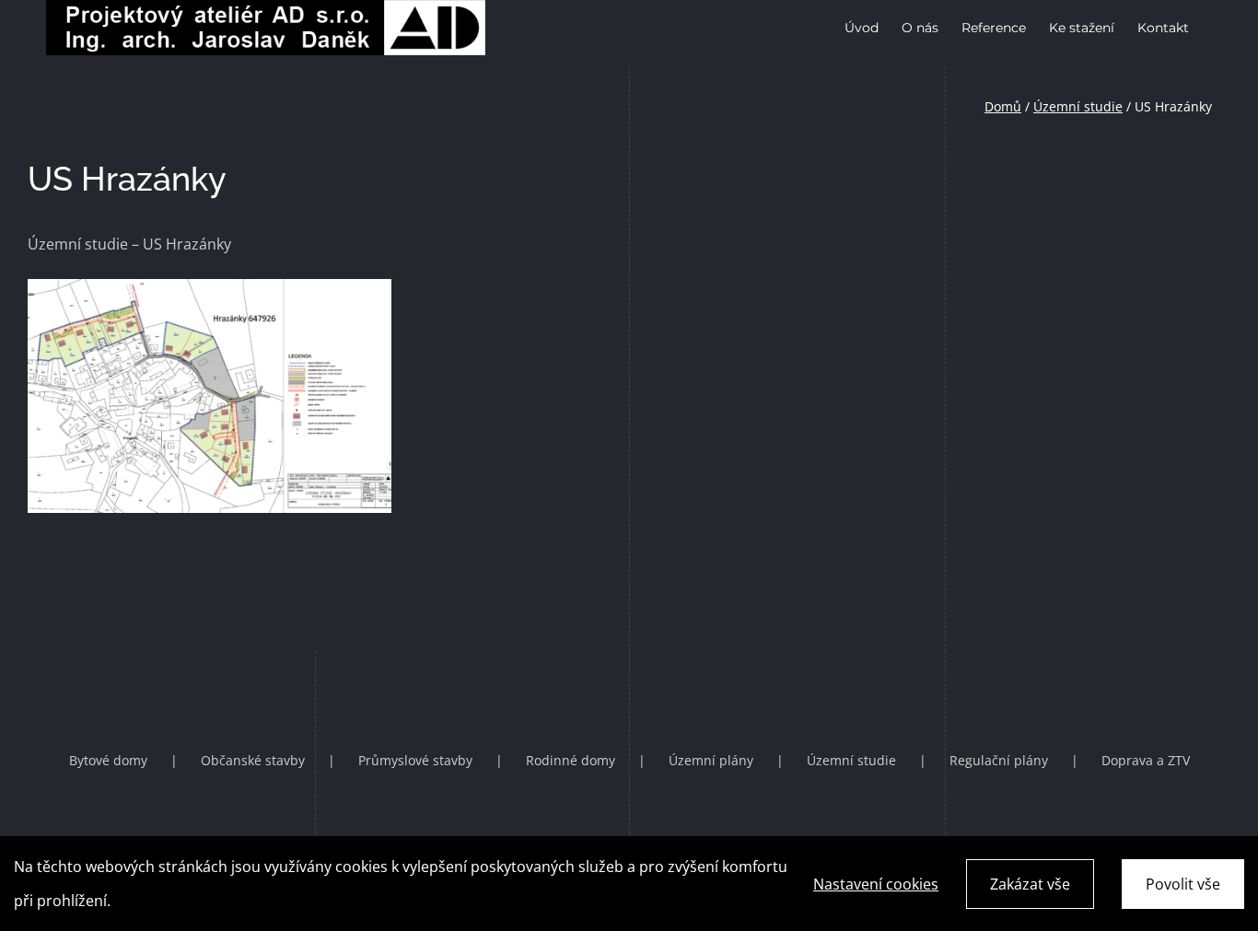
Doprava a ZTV (1145, 760)
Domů (1002, 106)
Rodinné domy (570, 760)
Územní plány (711, 760)
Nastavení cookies (875, 884)
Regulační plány (998, 760)
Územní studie (1078, 106)
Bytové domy (108, 760)
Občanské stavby (253, 760)
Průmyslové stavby (415, 760)
